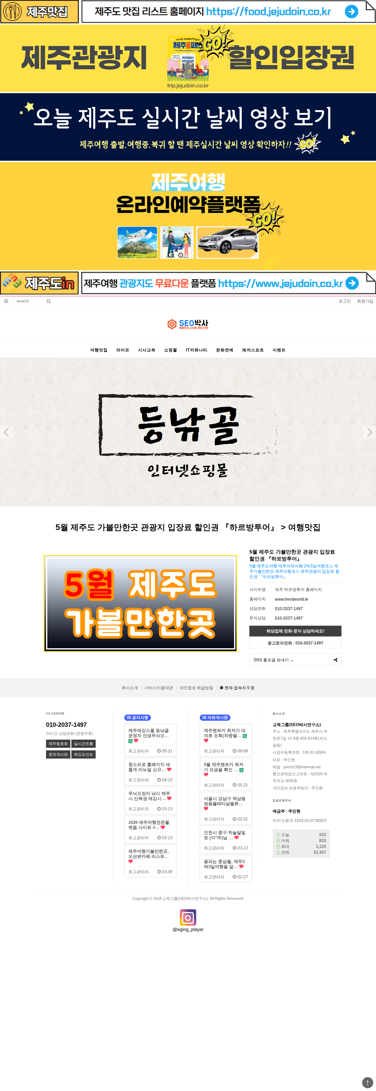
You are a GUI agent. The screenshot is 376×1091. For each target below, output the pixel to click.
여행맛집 (99, 350)
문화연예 (225, 350)
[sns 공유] (335, 660)
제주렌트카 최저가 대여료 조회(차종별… (225, 733)
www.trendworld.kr (291, 599)
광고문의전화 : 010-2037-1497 (295, 643)
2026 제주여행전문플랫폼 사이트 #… (148, 825)
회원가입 (365, 301)
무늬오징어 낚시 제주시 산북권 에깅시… (149, 796)
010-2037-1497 (289, 609)
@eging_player (188, 929)
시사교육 (147, 350)
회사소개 (130, 688)
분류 (6, 301)
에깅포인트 (83, 754)
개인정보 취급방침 (196, 688)
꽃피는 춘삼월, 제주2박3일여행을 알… (224, 864)
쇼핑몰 (170, 350)
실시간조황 (83, 744)
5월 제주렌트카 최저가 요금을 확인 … (224, 767)
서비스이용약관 (159, 688)
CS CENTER (55, 713)
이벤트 (279, 350)
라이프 (122, 350)
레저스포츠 (253, 350)
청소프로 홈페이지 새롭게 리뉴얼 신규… (149, 767)
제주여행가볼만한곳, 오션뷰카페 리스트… (148, 854)
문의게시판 (58, 754)
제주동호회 (58, 744)
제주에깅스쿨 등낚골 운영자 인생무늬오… (148, 733)
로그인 (345, 301)
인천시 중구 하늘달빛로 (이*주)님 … (225, 835)
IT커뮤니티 (196, 350)
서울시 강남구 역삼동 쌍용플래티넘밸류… (225, 801)
